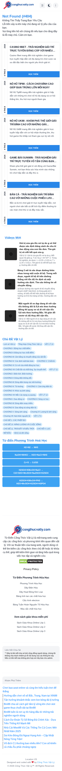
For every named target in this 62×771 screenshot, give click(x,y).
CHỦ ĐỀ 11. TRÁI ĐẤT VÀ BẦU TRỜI (19, 429)
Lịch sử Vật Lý (9, 344)
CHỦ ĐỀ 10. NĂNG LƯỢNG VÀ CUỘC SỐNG (22, 424)
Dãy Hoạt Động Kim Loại (31, 592)
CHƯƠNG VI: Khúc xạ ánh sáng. (17, 391)
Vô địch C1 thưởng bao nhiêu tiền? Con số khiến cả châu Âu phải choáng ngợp (30, 745)
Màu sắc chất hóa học (31, 609)
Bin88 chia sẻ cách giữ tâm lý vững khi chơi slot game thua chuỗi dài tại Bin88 (29, 706)
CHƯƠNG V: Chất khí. (46, 361)
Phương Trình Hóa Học (31, 583)
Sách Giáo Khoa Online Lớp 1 (31, 622)
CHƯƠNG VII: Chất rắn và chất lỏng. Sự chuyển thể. (25, 370)
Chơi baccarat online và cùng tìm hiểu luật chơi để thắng (29, 689)
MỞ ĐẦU (7, 433)
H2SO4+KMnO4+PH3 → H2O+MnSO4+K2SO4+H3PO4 (31, 482)
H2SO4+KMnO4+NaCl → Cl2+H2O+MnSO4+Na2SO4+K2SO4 (31, 471)
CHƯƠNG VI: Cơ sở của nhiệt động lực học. (22, 365)
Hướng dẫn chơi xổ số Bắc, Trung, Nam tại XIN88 (30, 695)
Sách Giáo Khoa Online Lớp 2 (31, 627)
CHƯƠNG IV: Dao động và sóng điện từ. (20, 408)
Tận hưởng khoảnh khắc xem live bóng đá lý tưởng (31, 700)
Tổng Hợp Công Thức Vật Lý (30, 344)
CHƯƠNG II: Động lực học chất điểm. (19, 353)
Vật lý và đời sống (21, 433)
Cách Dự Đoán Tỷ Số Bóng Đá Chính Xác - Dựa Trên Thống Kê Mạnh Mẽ (30, 721)
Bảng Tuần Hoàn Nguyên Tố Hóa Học (31, 604)
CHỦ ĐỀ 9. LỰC (43, 429)
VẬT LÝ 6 (37, 416)
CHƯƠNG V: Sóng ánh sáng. (16, 412)
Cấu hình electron (31, 600)
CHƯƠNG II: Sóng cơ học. (38, 399)
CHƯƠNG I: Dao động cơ (14, 399)
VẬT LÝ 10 (49, 344)
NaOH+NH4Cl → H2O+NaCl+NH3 (31, 455)
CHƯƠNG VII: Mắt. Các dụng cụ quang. (20, 395)
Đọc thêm (33, 74)
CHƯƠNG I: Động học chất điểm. (17, 348)
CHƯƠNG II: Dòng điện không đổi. (18, 378)
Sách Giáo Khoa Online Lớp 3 (31, 631)
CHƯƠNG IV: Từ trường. (14, 386)
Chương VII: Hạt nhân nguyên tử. (17, 416)
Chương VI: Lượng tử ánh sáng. (44, 412)
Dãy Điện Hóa (31, 587)
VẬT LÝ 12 (43, 395)
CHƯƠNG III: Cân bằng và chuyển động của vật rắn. (25, 357)
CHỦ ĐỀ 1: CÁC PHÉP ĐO (15, 420)
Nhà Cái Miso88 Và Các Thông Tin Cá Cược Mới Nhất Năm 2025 (30, 729)
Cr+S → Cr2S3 (31, 462)
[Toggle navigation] (42, 5)
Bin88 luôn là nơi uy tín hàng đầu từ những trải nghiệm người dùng (29, 714)
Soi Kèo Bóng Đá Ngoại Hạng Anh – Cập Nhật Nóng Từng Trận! (29, 737)
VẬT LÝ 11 (53, 370)
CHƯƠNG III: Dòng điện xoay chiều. (18, 403)
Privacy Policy (31, 569)
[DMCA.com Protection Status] (31, 561)
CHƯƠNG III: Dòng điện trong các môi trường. (22, 382)
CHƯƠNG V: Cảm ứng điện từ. (39, 386)
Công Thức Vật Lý (45, 762)
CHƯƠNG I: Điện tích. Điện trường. (18, 374)
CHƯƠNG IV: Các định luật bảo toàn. (19, 361)
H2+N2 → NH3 (31, 447)
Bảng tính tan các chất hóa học (31, 596)
